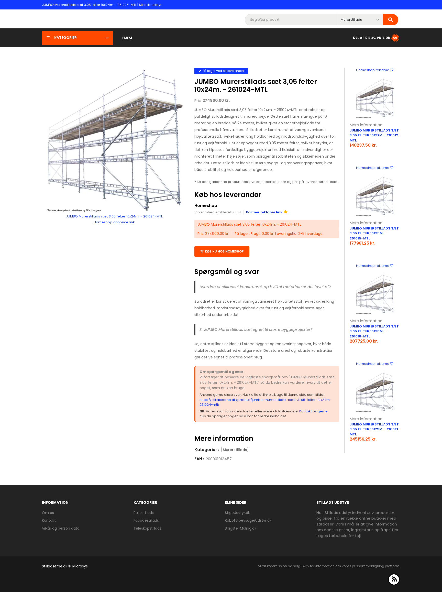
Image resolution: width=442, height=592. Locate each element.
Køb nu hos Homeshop (224, 251)
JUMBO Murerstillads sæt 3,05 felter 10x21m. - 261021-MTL (375, 429)
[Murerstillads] (235, 449)
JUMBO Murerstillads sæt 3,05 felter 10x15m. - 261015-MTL (374, 233)
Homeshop (205, 206)
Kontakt (49, 520)
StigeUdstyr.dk (237, 512)
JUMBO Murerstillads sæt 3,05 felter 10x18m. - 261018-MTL (374, 331)
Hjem (127, 37)
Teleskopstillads (147, 528)
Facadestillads (146, 520)
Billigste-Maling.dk (240, 528)
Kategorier (65, 37)
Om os (48, 512)
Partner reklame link (264, 212)
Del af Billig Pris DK (371, 37)
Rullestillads (144, 512)
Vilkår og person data (61, 528)
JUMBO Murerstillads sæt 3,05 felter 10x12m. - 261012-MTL (375, 135)
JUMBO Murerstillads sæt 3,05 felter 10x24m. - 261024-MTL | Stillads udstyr (102, 4)
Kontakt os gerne (313, 411)
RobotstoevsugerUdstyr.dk (248, 520)
